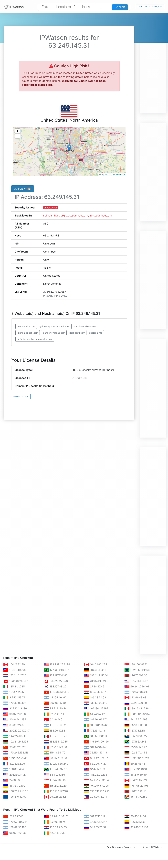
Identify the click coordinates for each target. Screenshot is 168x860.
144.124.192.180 (18, 736)
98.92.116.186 (17, 714)
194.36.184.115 (98, 670)
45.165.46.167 (57, 697)
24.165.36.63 (17, 780)
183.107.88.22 (57, 686)
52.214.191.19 (57, 714)
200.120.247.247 (19, 730)
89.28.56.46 (137, 763)
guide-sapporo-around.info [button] (54, 326)
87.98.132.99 (17, 763)
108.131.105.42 (98, 725)
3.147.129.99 (97, 769)
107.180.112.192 (98, 708)
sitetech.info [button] (95, 332)
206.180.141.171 (18, 774)
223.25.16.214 (98, 796)
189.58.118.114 (98, 736)
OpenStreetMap (118, 174)
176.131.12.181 (97, 730)
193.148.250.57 (18, 681)
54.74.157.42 (97, 714)
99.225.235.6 (57, 796)
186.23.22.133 (98, 774)
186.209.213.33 (18, 791)
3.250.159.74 (17, 697)
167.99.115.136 (18, 670)
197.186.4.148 (138, 741)
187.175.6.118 (138, 730)
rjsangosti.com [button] (77, 332)
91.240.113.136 (18, 708)
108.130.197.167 (58, 791)
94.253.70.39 (138, 702)
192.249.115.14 (98, 675)
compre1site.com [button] (26, 326)
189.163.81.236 (139, 708)
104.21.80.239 (98, 664)
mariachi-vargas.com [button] (53, 332)
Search (120, 7)
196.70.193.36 (138, 675)
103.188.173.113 (139, 758)
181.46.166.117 (98, 719)
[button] (69, 148)
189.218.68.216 (58, 736)
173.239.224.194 (59, 664)
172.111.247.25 (17, 675)
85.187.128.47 (138, 747)
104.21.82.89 (17, 664)
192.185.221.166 (140, 670)
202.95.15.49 (57, 702)
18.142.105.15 (57, 780)
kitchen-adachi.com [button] (27, 332)
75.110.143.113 (98, 752)
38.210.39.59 (138, 774)
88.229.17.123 (98, 763)
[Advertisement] (153, 64)
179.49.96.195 (17, 702)
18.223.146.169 (139, 769)
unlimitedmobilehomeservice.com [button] (34, 339)
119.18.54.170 (57, 752)
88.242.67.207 (98, 758)
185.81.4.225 (17, 686)
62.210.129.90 (58, 747)
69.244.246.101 (139, 686)
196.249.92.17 (58, 769)
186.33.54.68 (97, 697)
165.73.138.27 (138, 736)
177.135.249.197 (59, 670)
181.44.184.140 (98, 747)
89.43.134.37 (97, 692)
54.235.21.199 (138, 719)
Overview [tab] (22, 188)
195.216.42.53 (18, 796)
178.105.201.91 (139, 785)
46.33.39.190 (17, 785)
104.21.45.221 (138, 780)
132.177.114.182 (58, 675)
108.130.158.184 (140, 714)
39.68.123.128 (17, 747)
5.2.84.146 (55, 719)
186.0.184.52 (17, 769)
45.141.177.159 (138, 796)
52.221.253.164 (99, 780)
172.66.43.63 (138, 697)
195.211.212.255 (99, 791)
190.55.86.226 (58, 725)
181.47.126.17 (16, 692)
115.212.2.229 (58, 785)
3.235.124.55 (17, 725)
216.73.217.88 (80, 378)
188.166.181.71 (138, 664)
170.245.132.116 (19, 752)
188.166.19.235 (58, 741)
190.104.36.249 (58, 763)
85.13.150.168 (138, 725)
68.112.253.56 (58, 758)
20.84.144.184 (17, 719)
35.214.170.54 (58, 708)
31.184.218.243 (98, 681)
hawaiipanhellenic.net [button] (84, 326)
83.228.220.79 (58, 681)
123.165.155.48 (18, 758)
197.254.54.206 (99, 785)
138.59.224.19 (98, 702)
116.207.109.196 (99, 741)
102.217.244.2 (138, 752)
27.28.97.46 (96, 686)
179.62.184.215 (139, 692)
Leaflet (104, 174)
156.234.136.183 (59, 692)
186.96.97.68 (57, 730)
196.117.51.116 (138, 791)
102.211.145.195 (18, 741)
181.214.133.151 (139, 681)
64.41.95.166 (57, 774)
